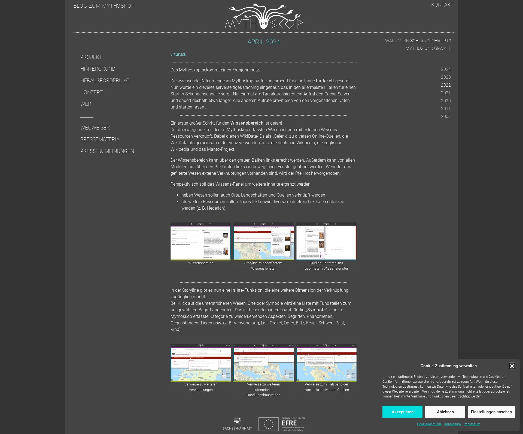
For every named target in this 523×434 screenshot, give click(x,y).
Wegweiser (95, 128)
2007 (446, 116)
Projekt (91, 57)
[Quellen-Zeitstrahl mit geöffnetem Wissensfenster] (326, 241)
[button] (512, 366)
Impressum (452, 424)
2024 (446, 69)
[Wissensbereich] (201, 241)
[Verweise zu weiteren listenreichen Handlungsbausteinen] (263, 363)
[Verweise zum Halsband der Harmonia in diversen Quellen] (326, 363)
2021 (446, 92)
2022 (446, 85)
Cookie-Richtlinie (429, 424)
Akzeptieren (402, 411)
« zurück (178, 54)
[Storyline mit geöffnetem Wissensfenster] (263, 241)
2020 (446, 100)
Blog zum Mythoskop (104, 6)
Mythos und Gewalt (428, 48)
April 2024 (263, 42)
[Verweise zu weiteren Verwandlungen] (201, 363)
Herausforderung (105, 80)
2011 (446, 108)
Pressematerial (101, 139)
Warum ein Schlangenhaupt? (418, 40)
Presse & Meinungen (107, 151)
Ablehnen (445, 411)
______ (86, 116)
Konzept (91, 92)
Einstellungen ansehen (491, 411)
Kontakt (442, 5)
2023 (446, 77)
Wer (85, 104)
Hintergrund (97, 69)
